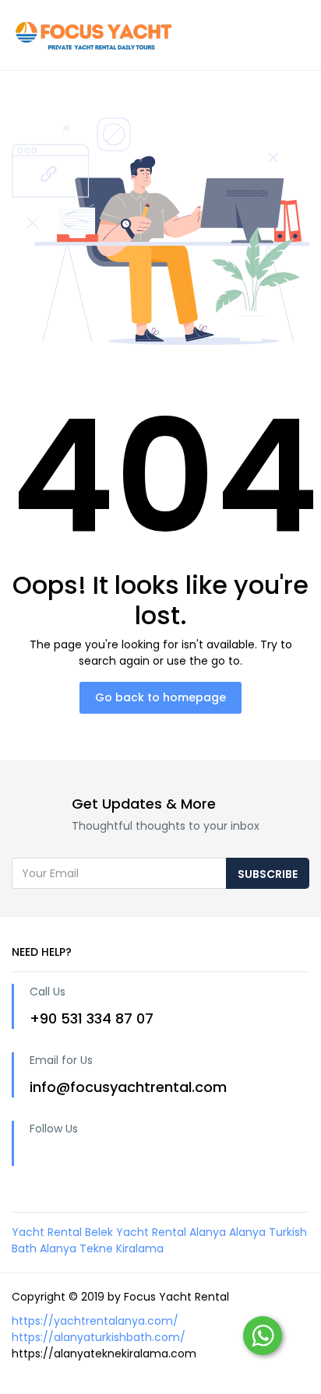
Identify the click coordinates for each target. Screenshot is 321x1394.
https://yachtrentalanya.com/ (95, 1321)
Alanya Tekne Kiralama (102, 1248)
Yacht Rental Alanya (171, 1232)
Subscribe (268, 874)
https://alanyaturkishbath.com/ (98, 1337)
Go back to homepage (160, 697)
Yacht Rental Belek (62, 1232)
